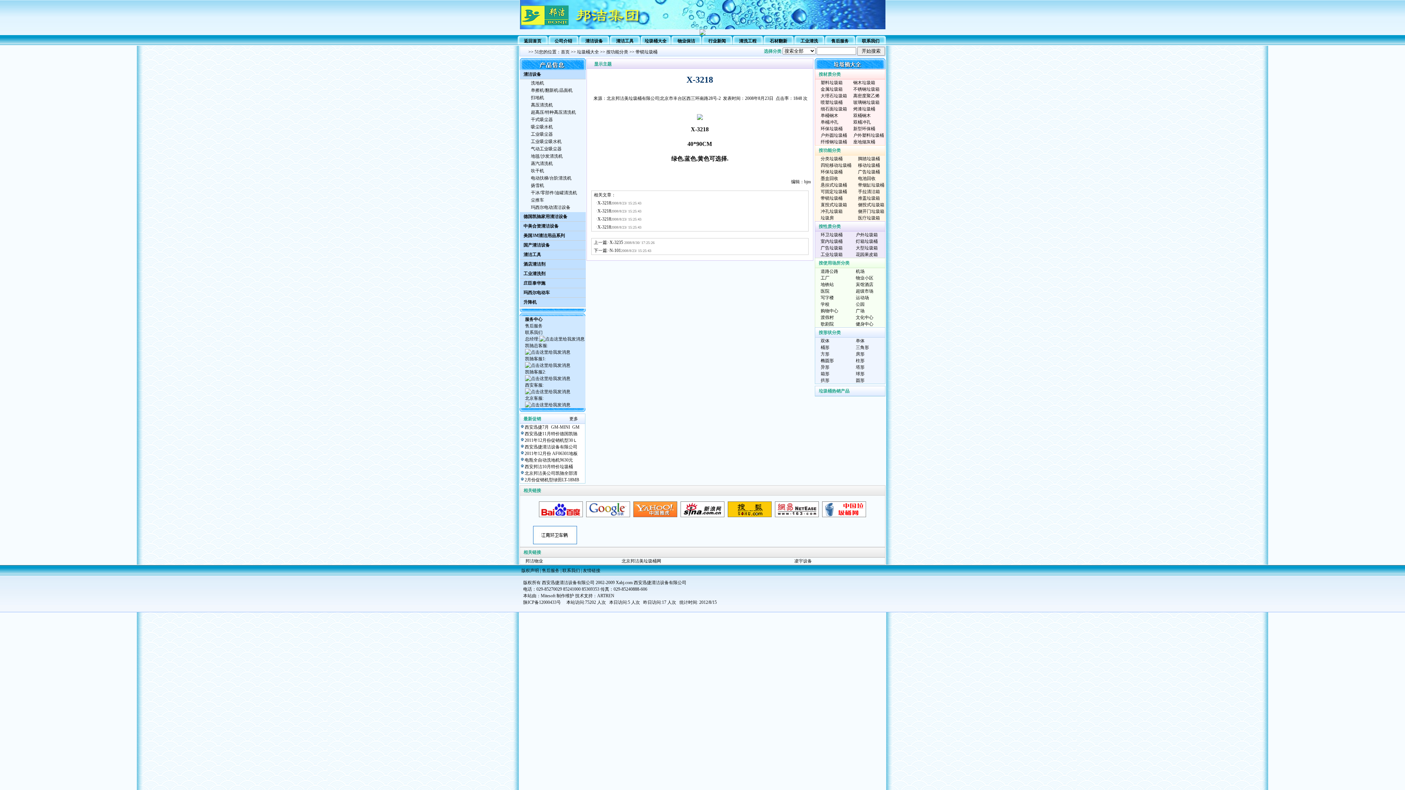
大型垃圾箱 (867, 248)
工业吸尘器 (542, 134)
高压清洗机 (542, 105)
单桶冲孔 (829, 122)
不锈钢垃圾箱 (866, 89)
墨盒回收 (829, 178)
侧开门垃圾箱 (871, 211)
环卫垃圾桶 (832, 234)
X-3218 (604, 203)
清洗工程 (748, 41)
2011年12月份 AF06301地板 (551, 453)
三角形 (862, 347)
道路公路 (829, 271)
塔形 (860, 367)
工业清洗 (809, 41)
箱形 (825, 373)
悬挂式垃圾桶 (834, 185)
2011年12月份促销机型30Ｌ (551, 440)
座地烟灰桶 (864, 141)
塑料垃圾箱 (832, 82)
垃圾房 (827, 218)
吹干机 (537, 170)
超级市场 (864, 291)
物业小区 (864, 278)
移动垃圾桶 (869, 165)
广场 (860, 310)
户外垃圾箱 (867, 234)
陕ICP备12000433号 (542, 602)
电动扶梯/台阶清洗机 (551, 178)
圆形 (860, 380)
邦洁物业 (534, 561)
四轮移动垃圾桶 (836, 165)
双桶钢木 (862, 115)
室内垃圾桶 (832, 241)
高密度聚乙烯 (866, 95)
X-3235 (617, 242)
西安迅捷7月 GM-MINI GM (552, 427)
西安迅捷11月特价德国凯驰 (551, 433)
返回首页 (533, 41)
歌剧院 (827, 324)
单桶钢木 (829, 115)
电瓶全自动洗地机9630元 (549, 460)
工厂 (825, 278)
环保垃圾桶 (832, 128)
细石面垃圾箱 (834, 109)
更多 (573, 418)
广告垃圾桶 (869, 171)
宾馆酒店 (864, 284)
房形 (860, 354)
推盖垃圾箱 (869, 198)
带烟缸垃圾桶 (871, 185)
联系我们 (871, 41)
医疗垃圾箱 (869, 218)
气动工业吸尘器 (546, 148)
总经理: (532, 339)
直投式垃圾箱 (834, 204)
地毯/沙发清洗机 (547, 156)
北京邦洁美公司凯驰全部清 (551, 473)
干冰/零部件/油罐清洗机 (554, 192)
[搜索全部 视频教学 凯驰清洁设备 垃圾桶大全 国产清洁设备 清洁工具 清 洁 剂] (834, 51)
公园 (860, 304)
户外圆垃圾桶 (834, 135)
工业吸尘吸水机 (546, 141)
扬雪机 (537, 185)
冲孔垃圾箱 (832, 211)
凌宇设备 (803, 561)
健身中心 (864, 324)
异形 (825, 367)
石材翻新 (778, 41)
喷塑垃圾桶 (832, 102)
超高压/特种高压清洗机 (553, 112)
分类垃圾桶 (832, 158)
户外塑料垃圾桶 (868, 135)
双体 (825, 340)
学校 (825, 304)
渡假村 (827, 317)
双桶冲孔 (862, 122)
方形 (825, 354)
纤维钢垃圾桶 (834, 141)
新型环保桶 (864, 128)
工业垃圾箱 (832, 254)
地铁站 (827, 284)
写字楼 (827, 297)
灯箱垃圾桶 (867, 241)
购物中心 (829, 310)
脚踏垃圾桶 (869, 158)
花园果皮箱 (867, 254)
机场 (860, 271)
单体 (860, 340)
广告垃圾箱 (832, 248)
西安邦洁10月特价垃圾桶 (549, 466)
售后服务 (840, 41)
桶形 (825, 347)
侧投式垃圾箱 (871, 204)
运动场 (862, 297)
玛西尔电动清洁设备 (550, 207)
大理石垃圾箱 (834, 95)
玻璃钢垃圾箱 (866, 102)
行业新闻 (717, 41)
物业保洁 (686, 41)
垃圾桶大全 (656, 41)
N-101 (615, 250)
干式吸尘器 (542, 119)
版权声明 (530, 570)
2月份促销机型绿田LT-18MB (552, 479)
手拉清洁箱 (869, 191)
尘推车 (537, 200)
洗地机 (537, 83)
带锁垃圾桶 (645, 51)
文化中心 (864, 317)
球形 (860, 373)
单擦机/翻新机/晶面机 (552, 90)
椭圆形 (827, 360)
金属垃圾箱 (832, 89)
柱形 (860, 360)
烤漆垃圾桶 (864, 109)
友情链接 (591, 570)
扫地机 (537, 97)
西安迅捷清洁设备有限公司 (551, 446)
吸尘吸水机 (542, 126)
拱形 (825, 380)
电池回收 (867, 178)
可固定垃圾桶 (834, 191)
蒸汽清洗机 (542, 163)
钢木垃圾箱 (864, 82)
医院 (825, 291)
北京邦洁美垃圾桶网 (641, 561)
